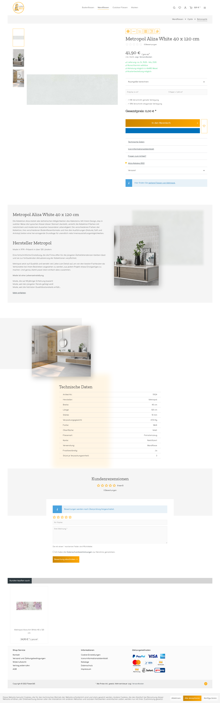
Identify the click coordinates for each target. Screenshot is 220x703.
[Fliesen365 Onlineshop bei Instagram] (205, 684)
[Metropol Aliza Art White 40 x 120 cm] (29, 606)
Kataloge (85, 662)
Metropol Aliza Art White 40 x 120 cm (29, 631)
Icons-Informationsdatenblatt (94, 658)
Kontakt (16, 655)
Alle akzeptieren (192, 698)
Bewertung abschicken (65, 559)
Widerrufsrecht (19, 662)
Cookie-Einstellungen (90, 655)
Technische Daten (136, 142)
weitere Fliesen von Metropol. (161, 183)
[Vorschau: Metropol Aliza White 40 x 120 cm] (18, 37)
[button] (54, 517)
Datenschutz (87, 666)
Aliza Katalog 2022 (136, 163)
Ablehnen (176, 698)
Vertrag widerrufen (21, 666)
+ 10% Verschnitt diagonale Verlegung (145, 104)
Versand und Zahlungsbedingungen (29, 658)
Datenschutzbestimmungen (79, 552)
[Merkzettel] (179, 7)
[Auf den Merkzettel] (204, 126)
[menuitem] (88, 7)
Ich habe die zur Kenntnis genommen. (85, 552)
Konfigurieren (210, 698)
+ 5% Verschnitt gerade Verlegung (143, 100)
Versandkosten (138, 684)
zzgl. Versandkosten (143, 57)
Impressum (86, 669)
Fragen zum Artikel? (137, 156)
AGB (15, 669)
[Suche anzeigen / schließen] (174, 7)
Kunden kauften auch (20, 581)
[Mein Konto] (185, 7)
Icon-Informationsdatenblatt (141, 149)
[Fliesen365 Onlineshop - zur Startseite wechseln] (18, 7)
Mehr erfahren (19, 293)
